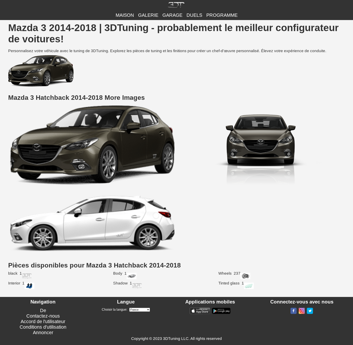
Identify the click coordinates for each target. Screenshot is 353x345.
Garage (172, 15)
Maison (125, 15)
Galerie (148, 15)
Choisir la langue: (114, 309)
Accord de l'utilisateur (43, 321)
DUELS (194, 15)
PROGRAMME (222, 15)
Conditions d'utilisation (43, 327)
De (43, 310)
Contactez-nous (43, 316)
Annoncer (43, 332)
